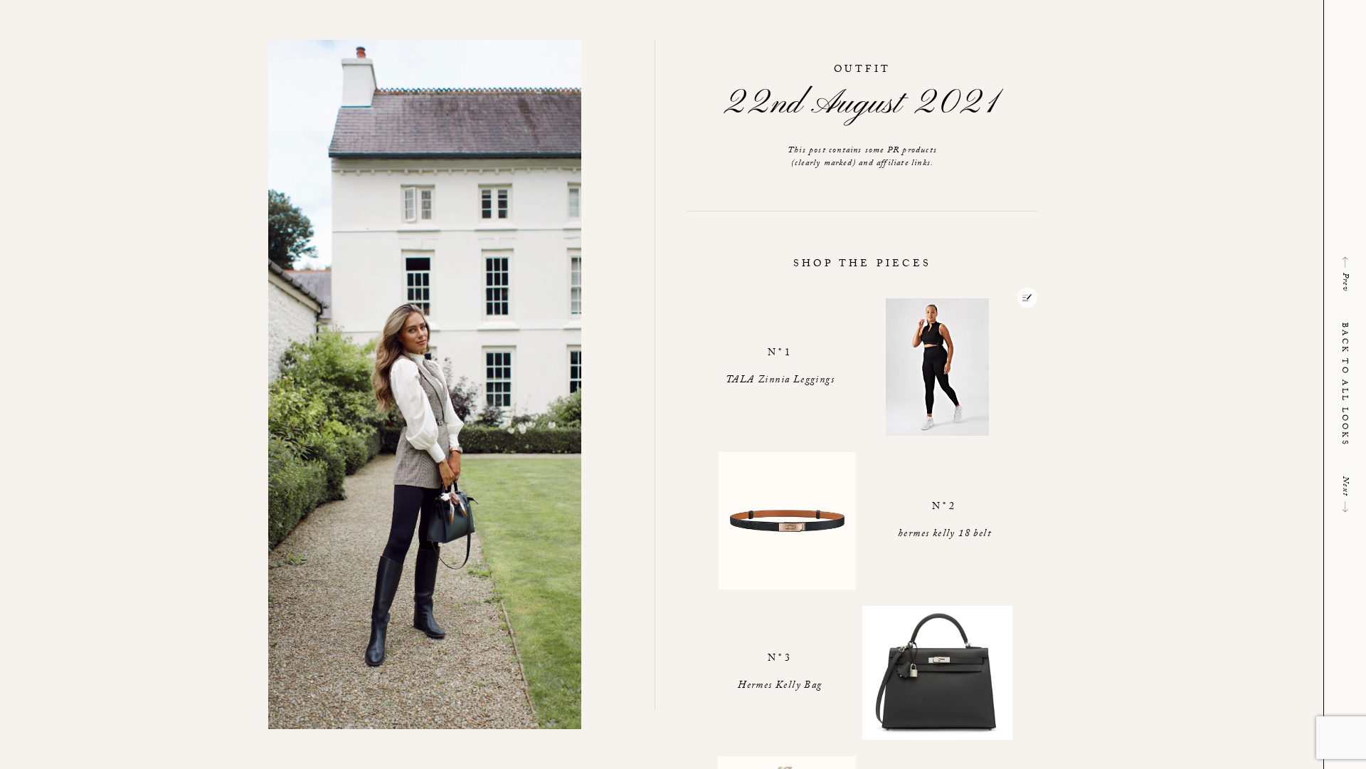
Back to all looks (1343, 384)
